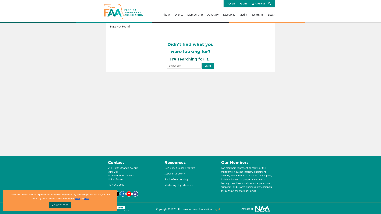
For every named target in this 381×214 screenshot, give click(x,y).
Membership (195, 14)
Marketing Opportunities (178, 185)
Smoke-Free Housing (176, 179)
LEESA (271, 14)
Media (243, 14)
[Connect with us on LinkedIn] (123, 194)
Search (208, 65)
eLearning (258, 14)
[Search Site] (270, 3)
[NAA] (262, 208)
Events (179, 14)
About (166, 14)
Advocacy (213, 14)
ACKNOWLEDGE (60, 205)
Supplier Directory (174, 173)
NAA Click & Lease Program (179, 168)
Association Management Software (119, 210)
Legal (217, 209)
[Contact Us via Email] (135, 194)
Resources (229, 14)
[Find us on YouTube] (129, 194)
